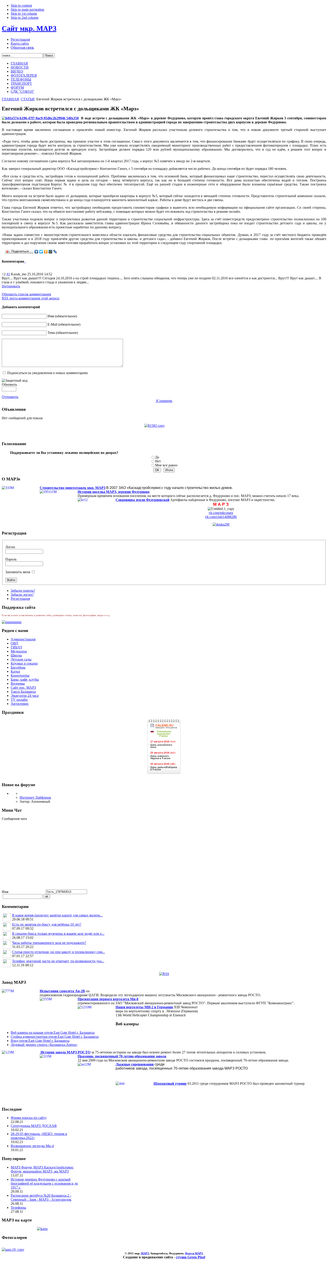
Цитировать (11, 286)
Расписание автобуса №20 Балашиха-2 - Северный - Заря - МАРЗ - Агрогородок (41, 1197)
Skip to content (21, 5)
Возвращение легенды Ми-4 (32, 1146)
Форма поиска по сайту (29, 1118)
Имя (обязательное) (62, 316)
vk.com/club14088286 (221, 517)
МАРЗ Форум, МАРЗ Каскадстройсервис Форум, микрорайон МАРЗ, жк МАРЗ (42, 1169)
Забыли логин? (22, 594)
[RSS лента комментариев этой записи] (24, 261)
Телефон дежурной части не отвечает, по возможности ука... (58, 961)
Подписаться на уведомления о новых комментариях (47, 373)
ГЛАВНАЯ (10, 99)
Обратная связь (22, 47)
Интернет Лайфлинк (35, 797)
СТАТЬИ (28, 99)
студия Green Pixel (190, 1257)
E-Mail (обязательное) (64, 324)
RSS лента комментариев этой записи (30, 298)
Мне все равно (166, 465)
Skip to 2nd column (24, 17)
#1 (8, 274)
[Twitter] (41, 252)
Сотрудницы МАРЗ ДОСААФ (34, 1126)
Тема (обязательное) (63, 333)
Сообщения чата (15, 819)
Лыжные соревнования (135, 1064)
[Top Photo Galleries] (13, 1249)
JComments (164, 401)
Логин (10, 547)
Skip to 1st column (24, 13)
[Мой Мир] (50, 252)
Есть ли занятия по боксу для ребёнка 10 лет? (46, 924)
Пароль (11, 559)
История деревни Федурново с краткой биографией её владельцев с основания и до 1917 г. (44, 1183)
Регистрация (20, 39)
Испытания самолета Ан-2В (62, 991)
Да (157, 457)
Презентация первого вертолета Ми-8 (108, 999)
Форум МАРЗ (194, 1253)
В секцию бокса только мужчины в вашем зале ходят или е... (58, 933)
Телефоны (18, 1207)
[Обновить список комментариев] (25, 261)
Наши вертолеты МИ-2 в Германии (144, 1007)
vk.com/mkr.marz (221, 513)
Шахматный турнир (170, 1083)
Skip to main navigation (27, 9)
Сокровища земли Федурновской (142, 500)
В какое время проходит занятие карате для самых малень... (57, 915)
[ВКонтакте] (36, 252)
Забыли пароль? (23, 590)
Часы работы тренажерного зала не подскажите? (49, 943)
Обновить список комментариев (26, 294)
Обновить (9, 384)
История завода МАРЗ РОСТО (65, 1052)
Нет (158, 461)
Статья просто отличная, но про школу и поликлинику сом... (58, 952)
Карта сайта (20, 43)
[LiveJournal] (55, 252)
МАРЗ (145, 1253)
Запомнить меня (17, 572)
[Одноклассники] (46, 252)
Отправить (10, 397)
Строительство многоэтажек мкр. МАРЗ (72, 488)
